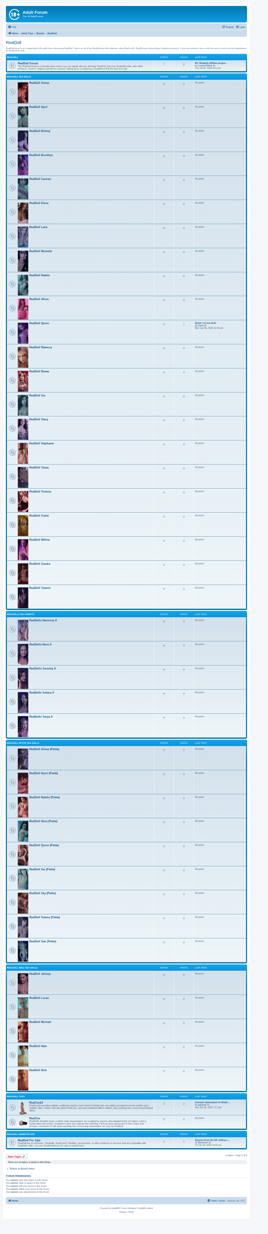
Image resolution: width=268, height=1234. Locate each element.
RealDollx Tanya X (41, 716)
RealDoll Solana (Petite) (44, 917)
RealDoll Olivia (39, 299)
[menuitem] (12, 27)
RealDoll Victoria (40, 491)
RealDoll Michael (40, 1022)
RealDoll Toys (16, 1096)
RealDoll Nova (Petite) (43, 821)
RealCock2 (36, 1102)
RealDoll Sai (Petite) (42, 869)
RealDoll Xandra (39, 563)
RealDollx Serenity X (42, 668)
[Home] (15, 13)
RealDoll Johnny (40, 973)
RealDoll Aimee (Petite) (44, 749)
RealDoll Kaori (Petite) (43, 773)
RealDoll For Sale (29, 1140)
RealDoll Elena (38, 203)
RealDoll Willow (39, 539)
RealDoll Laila (38, 227)
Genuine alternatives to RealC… (212, 1102)
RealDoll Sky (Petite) (42, 893)
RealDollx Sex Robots (20, 614)
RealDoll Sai (37, 395)
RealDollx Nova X (40, 644)
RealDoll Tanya (39, 467)
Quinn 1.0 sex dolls (205, 323)
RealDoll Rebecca (40, 347)
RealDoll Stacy (38, 419)
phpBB (115, 1208)
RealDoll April (38, 106)
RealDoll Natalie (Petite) (44, 797)
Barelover (203, 1142)
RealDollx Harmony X (43, 620)
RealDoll (13, 42)
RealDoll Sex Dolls (19, 77)
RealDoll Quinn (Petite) (44, 845)
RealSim (34, 1118)
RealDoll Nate (38, 1046)
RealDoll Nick (38, 1070)
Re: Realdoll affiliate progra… (211, 63)
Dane (201, 325)
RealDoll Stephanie (41, 443)
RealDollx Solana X (41, 692)
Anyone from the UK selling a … (212, 1140)
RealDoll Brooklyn (41, 155)
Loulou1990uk (205, 65)
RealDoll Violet (39, 515)
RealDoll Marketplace (21, 1134)
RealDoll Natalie (39, 275)
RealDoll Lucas (39, 997)
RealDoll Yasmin (40, 587)
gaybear (202, 1105)
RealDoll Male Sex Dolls (22, 968)
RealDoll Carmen (40, 179)
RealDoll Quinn (39, 323)
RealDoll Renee (39, 371)
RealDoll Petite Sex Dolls (23, 743)
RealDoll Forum (28, 63)
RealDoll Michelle (40, 251)
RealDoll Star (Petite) (42, 941)
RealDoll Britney (39, 131)
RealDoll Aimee (39, 82)
